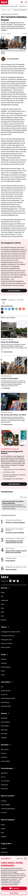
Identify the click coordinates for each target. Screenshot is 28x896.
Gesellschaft (4, 600)
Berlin (9, 9)
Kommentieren (12, 299)
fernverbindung (5, 722)
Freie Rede (4, 733)
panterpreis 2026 (6, 706)
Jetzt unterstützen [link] (14, 290)
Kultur (2, 604)
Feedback (4, 848)
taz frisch (3, 753)
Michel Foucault (5, 647)
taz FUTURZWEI (5, 805)
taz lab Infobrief (5, 761)
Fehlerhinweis (20, 299)
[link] (10, 6)
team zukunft (4, 749)
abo (2, 686)
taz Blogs (3, 801)
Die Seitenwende (6, 667)
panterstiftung (5, 702)
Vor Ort (3, 777)
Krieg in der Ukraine (6, 643)
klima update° (5, 726)
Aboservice (4, 852)
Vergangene (4, 785)
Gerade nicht (19, 858)
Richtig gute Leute (6, 639)
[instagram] (18, 581)
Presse (3, 675)
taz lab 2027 (4, 788)
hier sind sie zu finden (9, 508)
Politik (3, 592)
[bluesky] (14, 581)
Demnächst (4, 773)
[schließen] (25, 858)
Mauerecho (4, 730)
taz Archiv (4, 812)
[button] (26, 2)
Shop (2, 832)
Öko (2, 596)
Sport (2, 608)
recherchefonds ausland (8, 698)
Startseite (3, 9)
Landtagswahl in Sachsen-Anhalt (10, 632)
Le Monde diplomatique (8, 808)
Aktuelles (3, 659)
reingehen (4, 737)
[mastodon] (10, 581)
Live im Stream (5, 781)
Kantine (3, 828)
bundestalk (4, 718)
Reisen (3, 824)
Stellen (3, 671)
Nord (2, 616)
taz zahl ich (4, 694)
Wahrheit (3, 620)
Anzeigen (3, 836)
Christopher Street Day (7, 635)
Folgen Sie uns (4, 581)
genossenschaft (5, 690)
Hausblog (4, 663)
